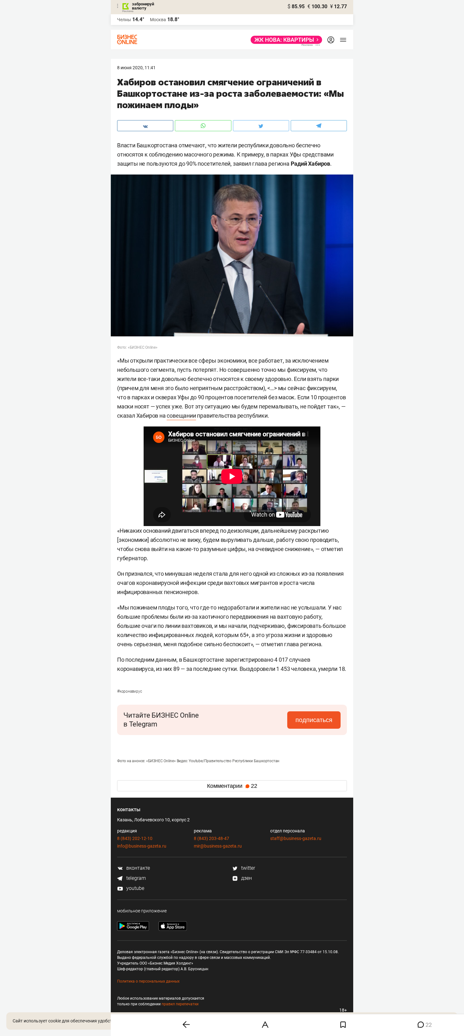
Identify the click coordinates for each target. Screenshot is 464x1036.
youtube (134, 888)
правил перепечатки (180, 1004)
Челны (124, 19)
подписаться (313, 719)
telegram (135, 878)
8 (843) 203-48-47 (211, 838)
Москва (158, 19)
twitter (247, 868)
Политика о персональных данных (148, 981)
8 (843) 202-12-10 (134, 838)
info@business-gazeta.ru (141, 846)
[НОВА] (284, 40)
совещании (181, 415)
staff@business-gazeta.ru (295, 838)
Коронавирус (129, 691)
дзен (246, 878)
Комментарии (232, 786)
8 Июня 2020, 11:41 (136, 67)
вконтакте (137, 868)
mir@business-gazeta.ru (218, 846)
